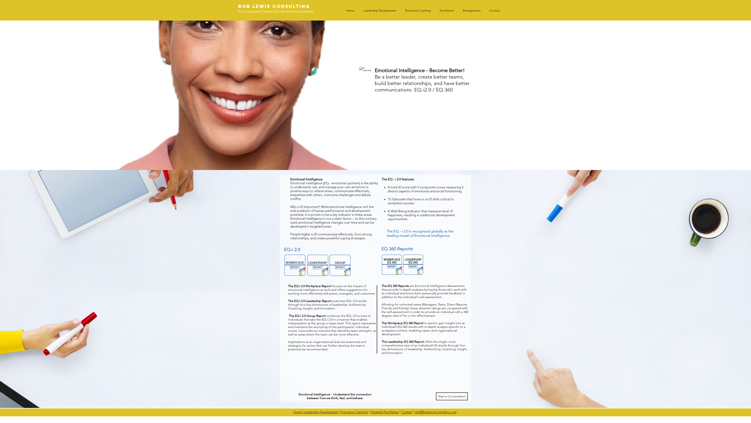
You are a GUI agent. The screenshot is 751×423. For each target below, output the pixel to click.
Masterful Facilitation (385, 412)
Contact (406, 412)
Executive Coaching (354, 412)
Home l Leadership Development (316, 412)
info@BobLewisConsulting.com (435, 412)
